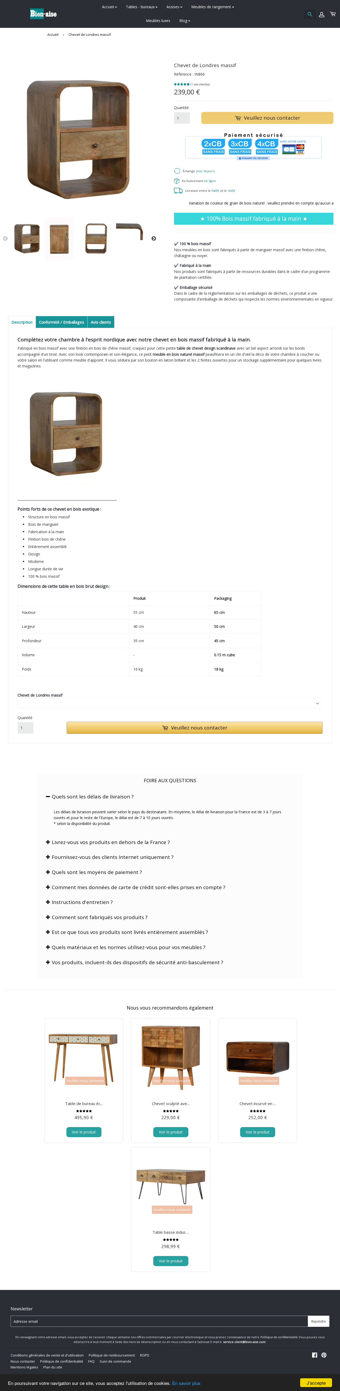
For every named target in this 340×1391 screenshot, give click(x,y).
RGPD (144, 1355)
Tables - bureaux (141, 6)
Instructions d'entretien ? (82, 902)
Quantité (181, 107)
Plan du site (52, 1367)
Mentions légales (24, 1367)
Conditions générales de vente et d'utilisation (47, 1355)
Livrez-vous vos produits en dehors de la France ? (111, 842)
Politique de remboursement (112, 1355)
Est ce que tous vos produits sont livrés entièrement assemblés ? (130, 932)
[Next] (153, 238)
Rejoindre (318, 1321)
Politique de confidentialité (61, 1361)
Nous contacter (23, 1361)
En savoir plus (186, 1383)
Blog (183, 20)
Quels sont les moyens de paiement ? (97, 872)
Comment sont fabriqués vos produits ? (99, 917)
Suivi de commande (115, 1361)
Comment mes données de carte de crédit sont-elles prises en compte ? (138, 887)
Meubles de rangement (211, 6)
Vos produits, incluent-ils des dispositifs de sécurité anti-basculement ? (137, 962)
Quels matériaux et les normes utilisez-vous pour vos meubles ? (128, 947)
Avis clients (101, 322)
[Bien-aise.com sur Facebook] (314, 1355)
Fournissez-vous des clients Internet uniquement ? (112, 857)
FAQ (91, 1361)
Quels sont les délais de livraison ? (93, 796)
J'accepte (316, 1382)
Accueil (108, 6)
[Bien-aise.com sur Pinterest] (324, 1355)
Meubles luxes (158, 20)
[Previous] (5, 238)
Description (21, 322)
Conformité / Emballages (61, 322)
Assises (173, 6)
